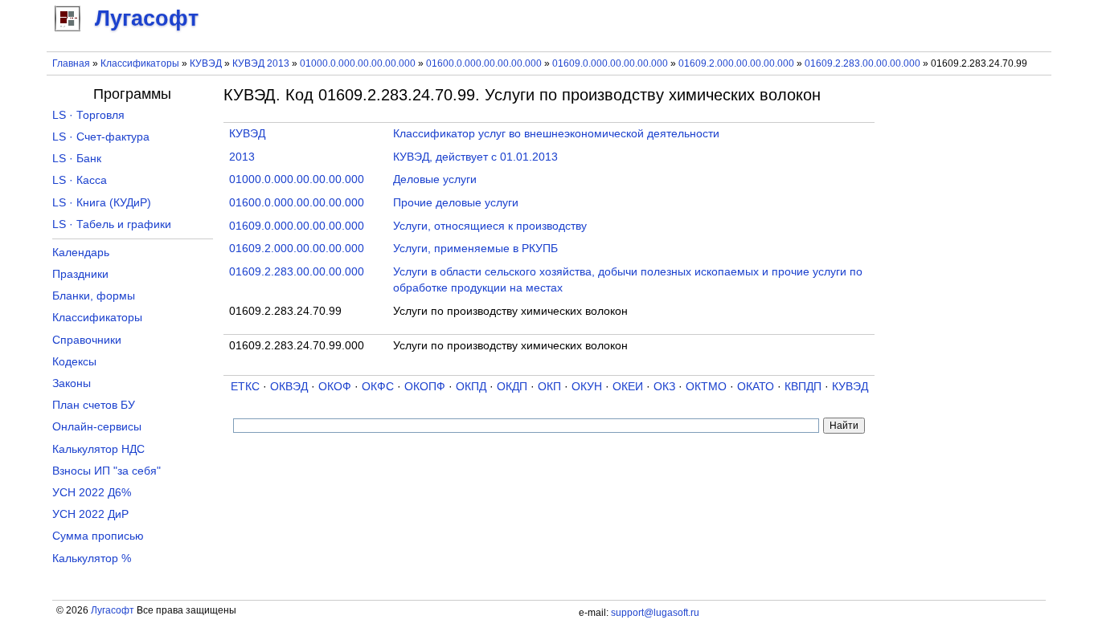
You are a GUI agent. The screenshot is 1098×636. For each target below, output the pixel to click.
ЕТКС (245, 387)
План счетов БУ (93, 405)
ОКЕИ (628, 387)
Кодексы (74, 362)
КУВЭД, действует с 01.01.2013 (475, 157)
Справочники (86, 340)
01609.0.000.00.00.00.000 (610, 63)
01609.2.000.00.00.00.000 (736, 63)
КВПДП (803, 387)
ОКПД (471, 387)
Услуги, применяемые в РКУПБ (475, 249)
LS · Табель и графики (111, 224)
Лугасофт (112, 610)
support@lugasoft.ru (655, 612)
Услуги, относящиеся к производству (490, 226)
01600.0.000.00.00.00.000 (484, 63)
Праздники (80, 274)
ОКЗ (664, 387)
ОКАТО (755, 387)
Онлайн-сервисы (96, 427)
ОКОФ (334, 387)
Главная (71, 63)
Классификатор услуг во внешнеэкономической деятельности (556, 134)
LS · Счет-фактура (101, 137)
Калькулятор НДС (98, 449)
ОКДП (512, 387)
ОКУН (587, 387)
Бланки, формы (93, 296)
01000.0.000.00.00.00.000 (358, 63)
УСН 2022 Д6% (91, 493)
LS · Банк (76, 159)
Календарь (80, 253)
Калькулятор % (91, 558)
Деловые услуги (435, 179)
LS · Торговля (88, 115)
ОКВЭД (289, 387)
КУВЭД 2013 (260, 63)
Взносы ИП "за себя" (106, 471)
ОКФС (378, 387)
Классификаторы (139, 63)
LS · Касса (79, 180)
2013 (242, 157)
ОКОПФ (424, 387)
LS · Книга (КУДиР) (101, 203)
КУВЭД (206, 63)
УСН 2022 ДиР (90, 514)
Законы (71, 383)
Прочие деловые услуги (455, 203)
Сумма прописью (98, 536)
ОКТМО (706, 387)
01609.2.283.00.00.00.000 (862, 63)
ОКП (549, 387)
